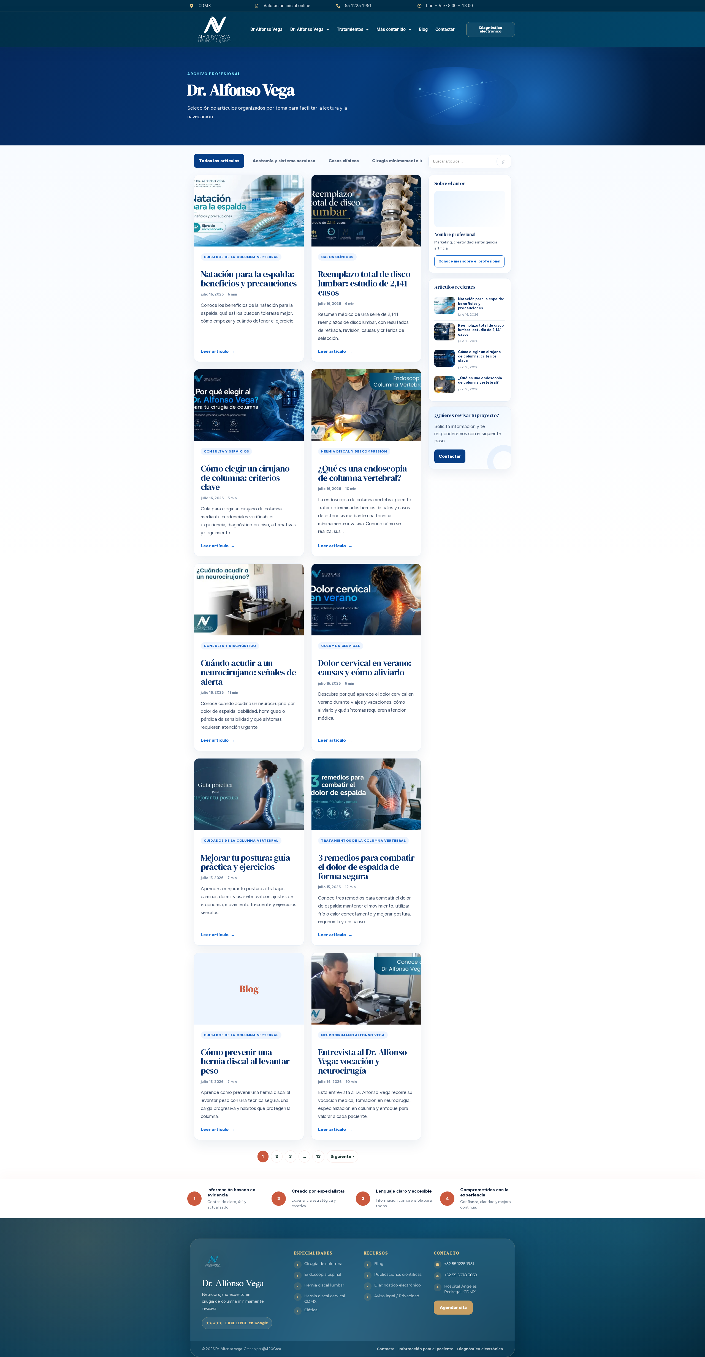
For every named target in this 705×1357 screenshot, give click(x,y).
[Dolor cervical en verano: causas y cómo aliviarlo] (366, 599)
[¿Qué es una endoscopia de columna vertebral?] (366, 405)
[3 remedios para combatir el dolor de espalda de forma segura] (366, 794)
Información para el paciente (425, 1349)
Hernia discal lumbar (324, 1285)
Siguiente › (342, 1156)
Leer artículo (215, 351)
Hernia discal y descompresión (354, 451)
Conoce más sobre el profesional (469, 261)
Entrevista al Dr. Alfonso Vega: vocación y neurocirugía (362, 1061)
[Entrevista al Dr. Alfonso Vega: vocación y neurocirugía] (366, 989)
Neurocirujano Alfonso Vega (353, 1035)
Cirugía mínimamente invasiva (404, 160)
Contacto (386, 1349)
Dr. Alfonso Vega (307, 29)
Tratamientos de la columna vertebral (363, 841)
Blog (423, 29)
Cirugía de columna (323, 1263)
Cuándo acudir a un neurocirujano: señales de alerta (248, 672)
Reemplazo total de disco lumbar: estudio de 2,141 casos (364, 283)
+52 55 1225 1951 (459, 1263)
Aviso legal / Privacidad (396, 1295)
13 (318, 1156)
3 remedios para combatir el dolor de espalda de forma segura (366, 867)
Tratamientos (350, 29)
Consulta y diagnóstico (230, 646)
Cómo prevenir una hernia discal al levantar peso (245, 1061)
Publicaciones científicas (398, 1274)
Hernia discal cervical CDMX (324, 1298)
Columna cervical (340, 646)
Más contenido (391, 29)
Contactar (445, 29)
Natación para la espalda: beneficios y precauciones (249, 278)
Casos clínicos (344, 160)
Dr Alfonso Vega (266, 29)
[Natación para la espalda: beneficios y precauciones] (249, 211)
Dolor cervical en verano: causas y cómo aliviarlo (364, 667)
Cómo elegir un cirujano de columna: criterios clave (245, 477)
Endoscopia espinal (322, 1274)
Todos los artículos (219, 160)
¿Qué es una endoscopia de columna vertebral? (362, 473)
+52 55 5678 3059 (460, 1274)
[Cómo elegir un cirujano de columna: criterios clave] (249, 405)
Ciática (311, 1309)
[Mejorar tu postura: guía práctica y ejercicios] (249, 794)
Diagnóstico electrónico (397, 1285)
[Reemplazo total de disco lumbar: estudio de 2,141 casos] (366, 211)
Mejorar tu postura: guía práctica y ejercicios (245, 862)
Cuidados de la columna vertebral (241, 257)
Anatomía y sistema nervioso (284, 160)
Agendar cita (453, 1307)
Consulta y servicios (226, 451)
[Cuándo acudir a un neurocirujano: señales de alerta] (249, 599)
